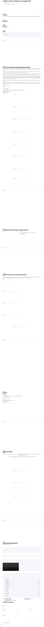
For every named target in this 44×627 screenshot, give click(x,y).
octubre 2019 (7, 583)
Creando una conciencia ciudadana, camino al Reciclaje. (16, 229)
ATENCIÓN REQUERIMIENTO (10, 543)
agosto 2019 (7, 587)
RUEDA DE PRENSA (8, 451)
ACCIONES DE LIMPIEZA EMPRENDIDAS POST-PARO (16, 67)
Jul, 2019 (4, 391)
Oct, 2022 (4, 13)
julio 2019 (6, 589)
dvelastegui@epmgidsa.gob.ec (6, 91)
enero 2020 (6, 581)
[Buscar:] (22, 554)
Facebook (5, 14)
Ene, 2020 (4, 30)
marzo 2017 (7, 591)
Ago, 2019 (4, 273)
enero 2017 (6, 595)
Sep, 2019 (4, 228)
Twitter (4, 25)
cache (4, 31)
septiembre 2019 (7, 585)
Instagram (5, 21)
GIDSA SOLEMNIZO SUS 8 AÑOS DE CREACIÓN (15, 274)
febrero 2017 (7, 593)
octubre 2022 (7, 579)
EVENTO (5, 392)
